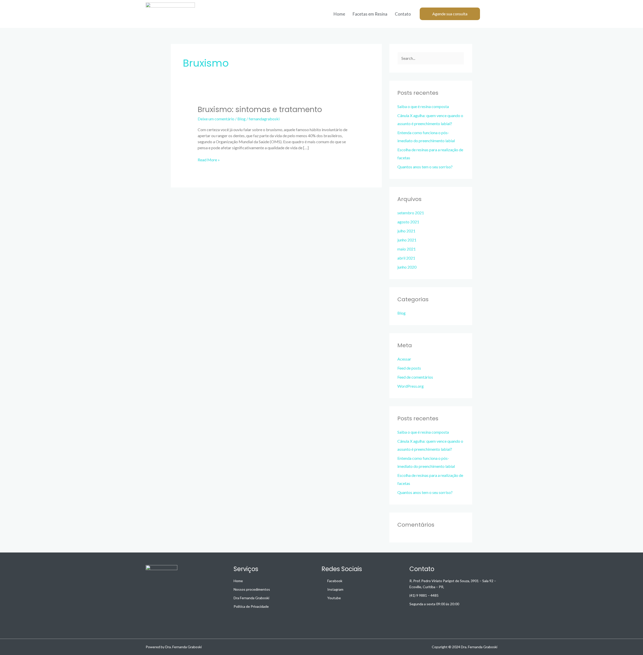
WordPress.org (410, 386)
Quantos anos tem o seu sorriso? (425, 166)
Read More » (209, 159)
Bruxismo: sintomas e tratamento (260, 109)
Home (339, 14)
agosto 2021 (408, 221)
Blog (241, 118)
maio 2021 (406, 248)
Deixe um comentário (216, 118)
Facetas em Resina (370, 14)
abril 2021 (406, 258)
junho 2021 (406, 239)
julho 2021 (406, 230)
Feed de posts (409, 368)
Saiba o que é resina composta (423, 106)
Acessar (404, 359)
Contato (403, 14)
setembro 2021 (410, 212)
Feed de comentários (415, 377)
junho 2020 (406, 267)
